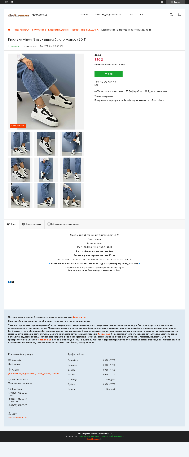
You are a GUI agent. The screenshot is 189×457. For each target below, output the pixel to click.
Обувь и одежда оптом (106, 14)
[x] (13, 282)
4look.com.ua (79, 317)
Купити (109, 73)
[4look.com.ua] (18, 15)
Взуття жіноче (39, 30)
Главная (84, 14)
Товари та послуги (21, 30)
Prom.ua (108, 434)
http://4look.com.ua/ (17, 417)
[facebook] (9, 282)
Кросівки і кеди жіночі (58, 30)
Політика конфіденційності (112, 436)
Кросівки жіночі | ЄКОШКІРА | (85, 30)
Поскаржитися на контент (89, 436)
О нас (130, 14)
